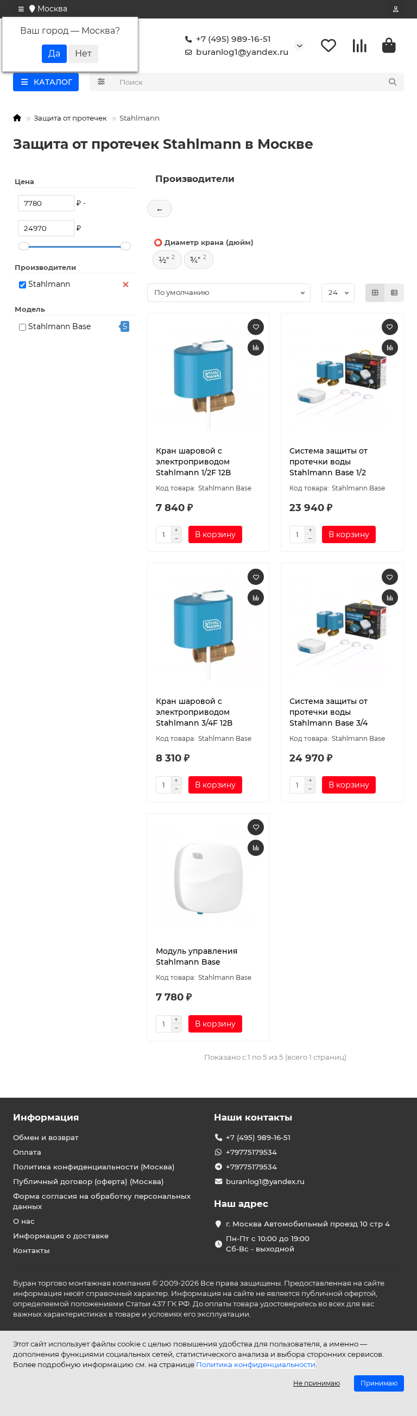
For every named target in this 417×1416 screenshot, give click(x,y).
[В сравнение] (256, 347)
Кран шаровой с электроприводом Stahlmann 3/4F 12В (194, 712)
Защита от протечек (70, 118)
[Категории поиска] (101, 82)
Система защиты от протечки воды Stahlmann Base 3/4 (328, 712)
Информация (46, 1117)
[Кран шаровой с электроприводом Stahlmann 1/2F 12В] (209, 377)
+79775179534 (251, 1152)
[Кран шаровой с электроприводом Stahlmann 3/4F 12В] (209, 626)
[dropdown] (21, 9)
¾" (195, 260)
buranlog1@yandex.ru (242, 52)
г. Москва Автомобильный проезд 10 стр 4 (308, 1223)
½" (164, 260)
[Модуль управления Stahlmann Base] (209, 877)
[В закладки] (256, 327)
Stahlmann (49, 284)
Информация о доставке (61, 1235)
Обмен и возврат (46, 1137)
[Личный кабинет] (396, 9)
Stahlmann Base (59, 326)
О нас (24, 1221)
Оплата (27, 1152)
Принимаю (379, 1383)
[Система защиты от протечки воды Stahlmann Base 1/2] (342, 377)
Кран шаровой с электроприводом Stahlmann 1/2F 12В (193, 461)
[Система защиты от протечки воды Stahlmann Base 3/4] (342, 626)
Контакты (31, 1250)
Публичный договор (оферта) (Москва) (88, 1181)
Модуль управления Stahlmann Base (197, 956)
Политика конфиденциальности (255, 1364)
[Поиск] (392, 82)
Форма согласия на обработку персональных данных (102, 1201)
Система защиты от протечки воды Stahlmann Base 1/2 (328, 461)
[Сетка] (375, 293)
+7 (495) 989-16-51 (233, 39)
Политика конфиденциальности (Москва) (94, 1166)
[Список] (394, 293)
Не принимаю (316, 1383)
